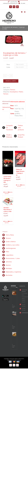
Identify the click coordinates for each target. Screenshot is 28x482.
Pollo (7, 251)
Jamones (9, 262)
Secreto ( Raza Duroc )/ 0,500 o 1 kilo (8, 209)
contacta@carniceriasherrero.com (10, 3)
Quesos (8, 265)
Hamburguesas (11, 248)
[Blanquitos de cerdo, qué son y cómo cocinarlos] (14, 293)
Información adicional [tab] (5, 102)
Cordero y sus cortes (12, 245)
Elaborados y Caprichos (13, 272)
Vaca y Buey (10, 235)
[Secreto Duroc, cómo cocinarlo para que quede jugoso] (14, 313)
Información (21, 358)
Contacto (19, 360)
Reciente (13, 286)
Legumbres (9, 255)
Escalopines (14, 92)
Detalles (10, 192)
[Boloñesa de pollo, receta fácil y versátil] (14, 334)
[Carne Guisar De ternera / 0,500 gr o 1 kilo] (7, 162)
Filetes (21, 92)
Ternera (12, 89)
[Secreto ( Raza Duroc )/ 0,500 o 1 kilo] (7, 201)
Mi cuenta (23, 3)
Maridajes (9, 268)
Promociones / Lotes (13, 258)
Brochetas (9, 275)
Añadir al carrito (11, 81)
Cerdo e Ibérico (11, 241)
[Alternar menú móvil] (25, 12)
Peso (8, 64)
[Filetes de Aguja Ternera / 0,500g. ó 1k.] (20, 159)
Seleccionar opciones (6, 193)
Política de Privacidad (11, 360)
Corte (8, 67)
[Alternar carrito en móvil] (21, 12)
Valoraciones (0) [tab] (5, 108)
